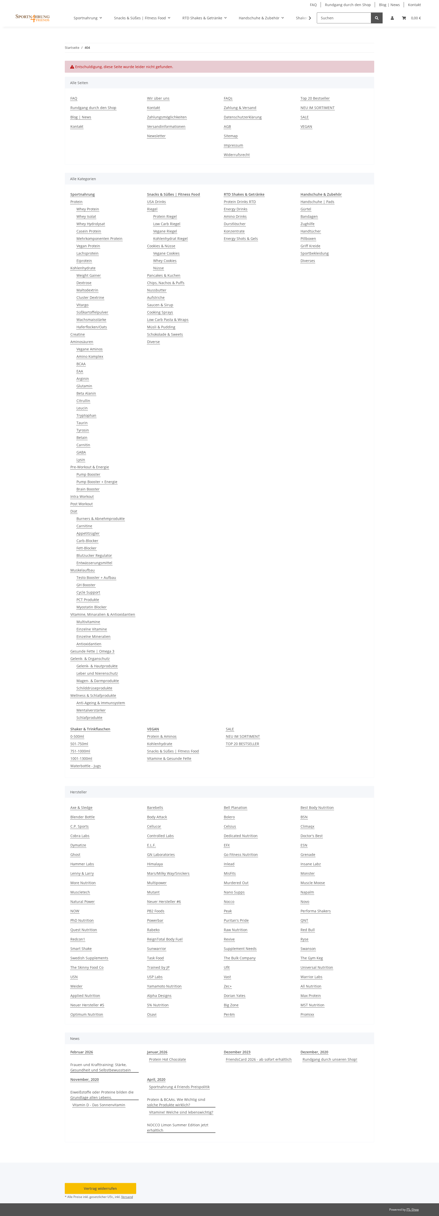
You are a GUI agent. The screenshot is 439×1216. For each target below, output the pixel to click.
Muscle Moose (313, 882)
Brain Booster (88, 489)
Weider (76, 986)
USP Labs (155, 976)
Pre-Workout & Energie (89, 467)
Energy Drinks (235, 209)
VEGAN (306, 126)
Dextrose (83, 282)
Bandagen (309, 216)
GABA (81, 452)
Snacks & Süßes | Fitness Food (173, 751)
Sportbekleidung (315, 253)
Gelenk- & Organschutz (90, 658)
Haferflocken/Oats (91, 327)
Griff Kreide (310, 245)
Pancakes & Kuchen (163, 275)
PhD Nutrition (82, 920)
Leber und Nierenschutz (97, 673)
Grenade (308, 854)
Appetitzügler (88, 533)
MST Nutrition (312, 1005)
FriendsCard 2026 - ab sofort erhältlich (259, 1059)
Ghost (75, 854)
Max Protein (311, 995)
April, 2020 (156, 1079)
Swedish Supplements (89, 958)
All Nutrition (311, 986)
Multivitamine (88, 621)
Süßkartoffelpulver (92, 312)
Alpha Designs (159, 995)
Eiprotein (84, 260)
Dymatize (78, 845)
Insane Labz (311, 863)
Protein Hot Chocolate (167, 1059)
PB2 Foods (155, 911)
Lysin (80, 459)
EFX (227, 845)
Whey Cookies (165, 260)
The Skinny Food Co (86, 967)
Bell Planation (235, 807)
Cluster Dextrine (90, 297)
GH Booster (86, 584)
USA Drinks (156, 201)
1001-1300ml (81, 758)
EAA (79, 371)
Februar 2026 (81, 1052)
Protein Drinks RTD (240, 201)
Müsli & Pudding (161, 327)
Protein (76, 201)
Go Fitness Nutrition (241, 854)
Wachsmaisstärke (91, 319)
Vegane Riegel (165, 231)
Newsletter (156, 135)
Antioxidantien (88, 643)
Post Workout (81, 503)
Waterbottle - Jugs (85, 765)
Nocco (229, 901)
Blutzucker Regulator (94, 555)
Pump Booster (88, 474)
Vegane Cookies (166, 253)
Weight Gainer (88, 275)
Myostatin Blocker (91, 607)
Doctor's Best (312, 835)
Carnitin (83, 444)
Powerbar (155, 920)
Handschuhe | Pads (317, 201)
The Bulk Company (240, 958)
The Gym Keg (312, 958)
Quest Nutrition (83, 929)
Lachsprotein (87, 253)
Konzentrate (234, 231)
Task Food (155, 958)
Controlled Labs (160, 835)
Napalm (307, 892)
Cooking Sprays (160, 312)
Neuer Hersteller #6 (164, 901)
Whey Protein (87, 209)
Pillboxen (308, 238)
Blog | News (389, 4)
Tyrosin (82, 430)
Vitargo (82, 304)
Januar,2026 (157, 1052)
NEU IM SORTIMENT (318, 107)
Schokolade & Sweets (165, 334)
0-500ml (77, 736)
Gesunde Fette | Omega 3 (92, 651)
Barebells (155, 807)
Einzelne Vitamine (91, 629)
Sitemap (231, 135)
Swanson (308, 948)
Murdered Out (236, 882)
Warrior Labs (311, 976)
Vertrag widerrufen (100, 1188)
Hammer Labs (82, 863)
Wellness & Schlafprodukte (93, 695)
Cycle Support (88, 592)
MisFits (230, 873)
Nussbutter (156, 290)
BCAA (81, 363)
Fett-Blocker (86, 548)
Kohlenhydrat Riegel (170, 238)
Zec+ (228, 986)
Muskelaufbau (82, 570)
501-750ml (79, 743)
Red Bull (308, 929)
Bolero (229, 816)
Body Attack (157, 816)
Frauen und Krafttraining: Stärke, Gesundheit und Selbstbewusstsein (100, 1067)
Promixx (307, 1014)
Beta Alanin (86, 393)
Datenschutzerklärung (243, 117)
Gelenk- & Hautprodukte (97, 666)
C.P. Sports (79, 826)
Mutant (153, 892)
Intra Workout (82, 496)
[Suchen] (377, 17)
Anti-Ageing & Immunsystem (100, 702)
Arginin (82, 378)
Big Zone (231, 1005)
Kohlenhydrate (83, 268)
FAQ (313, 4)
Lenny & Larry (82, 873)
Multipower (157, 882)
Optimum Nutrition (86, 1014)
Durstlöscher (235, 223)
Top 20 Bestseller (315, 98)
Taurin (82, 422)
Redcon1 (77, 939)
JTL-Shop (412, 1209)
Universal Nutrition (317, 967)
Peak (228, 911)
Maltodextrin (87, 290)
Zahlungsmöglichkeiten (167, 117)
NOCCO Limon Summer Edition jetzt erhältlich (177, 1127)
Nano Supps (234, 892)
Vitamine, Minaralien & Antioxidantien (102, 614)
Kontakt (414, 4)
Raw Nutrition (235, 929)
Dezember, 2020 (314, 1052)
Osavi (151, 1014)
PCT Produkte (87, 599)
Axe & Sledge (81, 807)
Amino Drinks (235, 216)
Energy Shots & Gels (241, 238)
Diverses (308, 260)
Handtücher (311, 231)
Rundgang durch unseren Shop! (330, 1059)
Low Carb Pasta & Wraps (168, 319)
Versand (127, 1197)
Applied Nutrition (85, 995)
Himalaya (155, 863)
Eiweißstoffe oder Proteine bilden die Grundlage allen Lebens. (102, 1095)
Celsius (230, 826)
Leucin (82, 408)
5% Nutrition (158, 1005)
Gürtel (306, 209)
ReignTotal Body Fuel (165, 939)
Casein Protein (88, 231)
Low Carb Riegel (166, 223)
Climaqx (307, 826)
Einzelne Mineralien (93, 636)
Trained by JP (158, 967)
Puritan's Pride (236, 920)
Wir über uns (158, 98)
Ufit (227, 967)
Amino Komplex (89, 356)
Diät (73, 511)
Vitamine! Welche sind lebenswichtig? (181, 1112)
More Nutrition (83, 882)
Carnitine (84, 526)
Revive (229, 939)
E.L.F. (151, 845)
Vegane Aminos (89, 349)
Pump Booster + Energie (96, 481)
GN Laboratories (161, 854)
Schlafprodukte (89, 717)
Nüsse (158, 268)
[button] (392, 18)
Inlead (229, 863)
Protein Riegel (165, 216)
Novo (305, 901)
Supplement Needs (240, 948)
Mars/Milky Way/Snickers (168, 873)
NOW (74, 911)
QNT (304, 920)
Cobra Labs (79, 835)
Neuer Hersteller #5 (87, 1005)
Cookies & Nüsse (161, 245)
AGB (227, 126)
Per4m (229, 1014)
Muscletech (80, 892)
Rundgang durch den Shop (348, 4)
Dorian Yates (234, 995)
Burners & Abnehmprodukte (100, 518)
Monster (308, 873)
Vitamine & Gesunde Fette (169, 758)
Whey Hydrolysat (90, 223)
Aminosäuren (81, 341)
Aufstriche (156, 297)
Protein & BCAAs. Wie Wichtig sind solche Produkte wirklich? (176, 1102)
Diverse (153, 341)
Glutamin (84, 385)
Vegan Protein (88, 245)
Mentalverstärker (91, 710)
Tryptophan (86, 415)
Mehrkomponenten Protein (99, 238)
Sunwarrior (156, 948)
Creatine (77, 334)
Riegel (152, 209)
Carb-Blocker (87, 540)
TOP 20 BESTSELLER (242, 743)
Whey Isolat (86, 216)
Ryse (304, 939)
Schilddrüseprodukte (94, 688)
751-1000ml (80, 751)
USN (74, 976)
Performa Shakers (316, 911)
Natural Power (82, 901)
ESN (304, 845)
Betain (81, 437)
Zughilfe (308, 223)
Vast (227, 976)
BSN (304, 816)
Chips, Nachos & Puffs (165, 282)
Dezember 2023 (237, 1052)
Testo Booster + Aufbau (96, 577)
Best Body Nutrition (317, 807)
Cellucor (154, 826)
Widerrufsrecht (237, 154)
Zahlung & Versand (240, 107)
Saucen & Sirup (160, 304)
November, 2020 (84, 1079)
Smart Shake (81, 948)
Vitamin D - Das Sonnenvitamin (98, 1104)
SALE (305, 117)
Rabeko (153, 929)
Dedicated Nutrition (241, 835)
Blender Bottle (82, 816)
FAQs (228, 98)
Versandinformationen (166, 126)
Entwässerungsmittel (94, 562)
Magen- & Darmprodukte (97, 680)
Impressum (233, 145)
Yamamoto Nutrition (164, 986)
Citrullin (83, 400)
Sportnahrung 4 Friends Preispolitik (179, 1086)
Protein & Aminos (162, 736)
